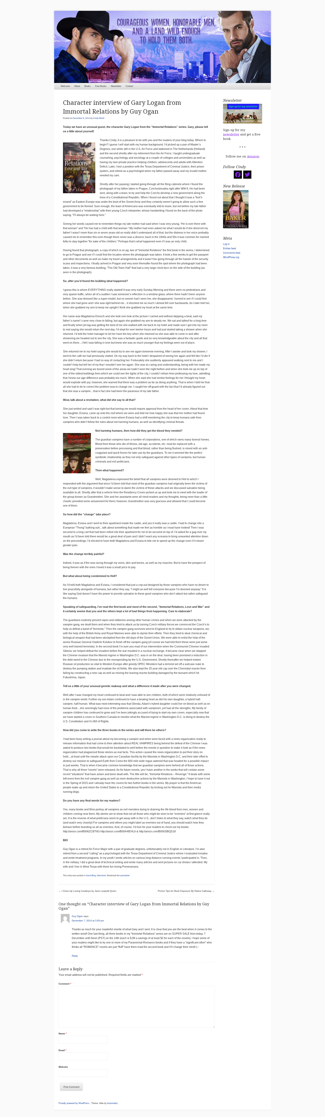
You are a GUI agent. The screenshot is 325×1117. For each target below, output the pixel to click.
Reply (75, 955)
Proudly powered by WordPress (74, 1103)
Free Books (100, 86)
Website (63, 1067)
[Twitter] (247, 175)
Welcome (65, 86)
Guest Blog (91, 875)
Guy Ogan (77, 916)
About (77, 86)
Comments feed (231, 252)
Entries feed (229, 248)
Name (63, 1033)
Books (87, 86)
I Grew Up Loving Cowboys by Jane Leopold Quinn (87, 891)
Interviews (101, 875)
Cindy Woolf (98, 118)
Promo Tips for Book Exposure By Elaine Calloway (186, 891)
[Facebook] (238, 175)
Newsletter (116, 86)
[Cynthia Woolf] (162, 47)
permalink (124, 875)
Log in (226, 244)
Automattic (112, 1103)
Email (62, 1050)
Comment (65, 983)
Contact (129, 86)
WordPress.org (231, 257)
